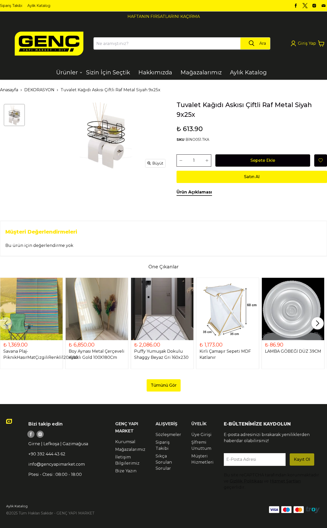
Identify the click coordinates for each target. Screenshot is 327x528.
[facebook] (295, 5)
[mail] (323, 5)
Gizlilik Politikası (246, 481)
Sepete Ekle (262, 160)
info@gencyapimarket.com (56, 464)
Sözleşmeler (168, 434)
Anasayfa (9, 89)
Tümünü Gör (164, 385)
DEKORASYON (39, 89)
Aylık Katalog (38, 5)
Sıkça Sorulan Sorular (164, 462)
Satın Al (252, 176)
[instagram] (314, 5)
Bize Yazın (125, 470)
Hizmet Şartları (285, 481)
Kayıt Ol (302, 459)
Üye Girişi (201, 434)
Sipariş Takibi (11, 5)
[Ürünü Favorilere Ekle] (320, 160)
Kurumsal (125, 441)
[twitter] (305, 5)
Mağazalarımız (130, 449)
